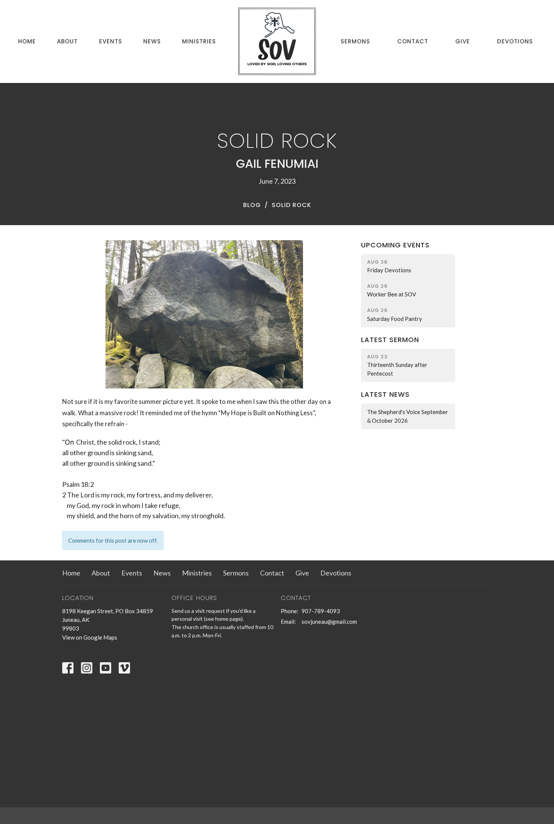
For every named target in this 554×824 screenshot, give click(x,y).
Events (110, 41)
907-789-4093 (320, 611)
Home (27, 41)
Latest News (385, 394)
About (67, 41)
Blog (252, 205)
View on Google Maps (89, 637)
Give (462, 41)
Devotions (515, 41)
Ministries (199, 41)
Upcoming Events (395, 245)
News (152, 41)
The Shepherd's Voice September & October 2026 (407, 416)
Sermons (355, 41)
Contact (412, 41)
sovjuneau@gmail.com (329, 621)
